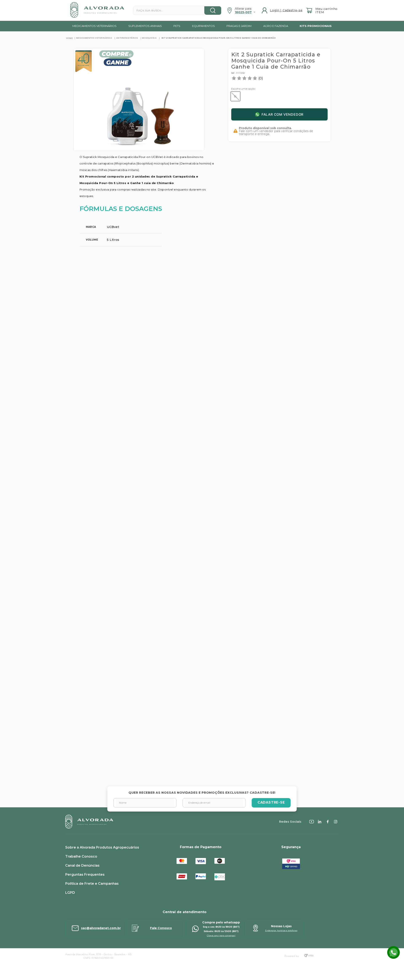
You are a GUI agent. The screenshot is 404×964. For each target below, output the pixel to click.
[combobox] (177, 10)
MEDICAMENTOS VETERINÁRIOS (94, 38)
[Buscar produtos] (212, 10)
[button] (235, 96)
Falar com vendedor (282, 115)
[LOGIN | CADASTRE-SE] (282, 10)
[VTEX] (309, 956)
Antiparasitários (127, 38)
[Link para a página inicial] (69, 38)
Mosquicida (149, 38)
